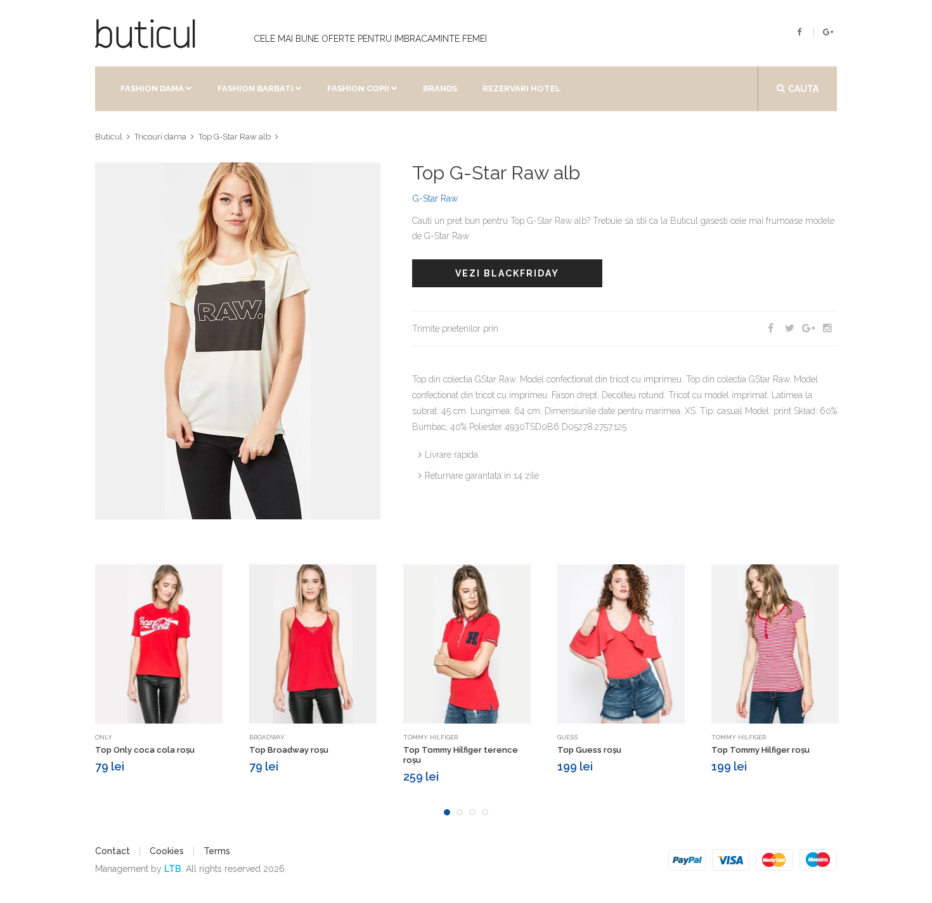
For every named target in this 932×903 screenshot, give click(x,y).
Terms (217, 851)
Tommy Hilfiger (430, 737)
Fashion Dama (152, 88)
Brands (440, 88)
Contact (112, 851)
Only (103, 737)
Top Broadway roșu (288, 750)
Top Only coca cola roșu (145, 750)
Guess (567, 737)
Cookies (167, 851)
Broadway (267, 737)
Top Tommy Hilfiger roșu (760, 750)
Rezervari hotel (521, 88)
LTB (172, 869)
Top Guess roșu (589, 750)
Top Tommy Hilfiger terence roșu (460, 755)
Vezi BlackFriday (507, 273)
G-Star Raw (435, 198)
